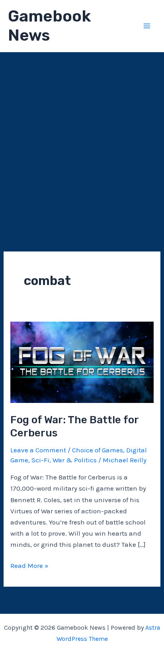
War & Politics (75, 460)
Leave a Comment (38, 450)
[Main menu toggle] (147, 26)
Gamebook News (49, 26)
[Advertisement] (82, 138)
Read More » (29, 566)
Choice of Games (97, 450)
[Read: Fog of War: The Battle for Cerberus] (82, 361)
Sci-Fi (40, 460)
